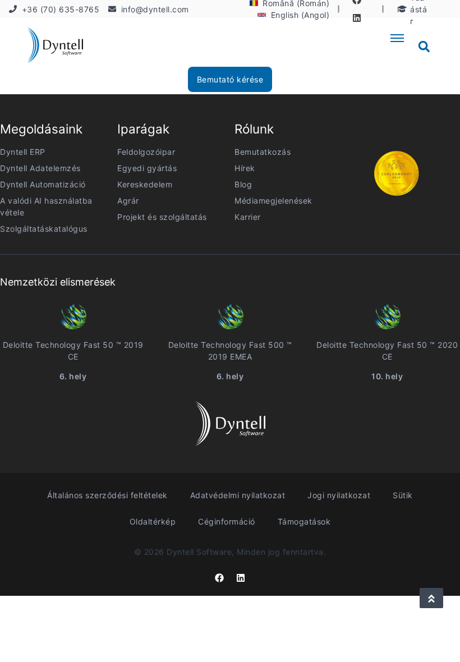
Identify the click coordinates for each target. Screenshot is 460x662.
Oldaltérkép (153, 521)
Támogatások (304, 521)
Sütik (403, 495)
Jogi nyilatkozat (338, 495)
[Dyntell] (55, 47)
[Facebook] (219, 578)
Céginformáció (226, 521)
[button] (424, 47)
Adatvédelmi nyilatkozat (238, 495)
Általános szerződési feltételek (107, 495)
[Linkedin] (357, 18)
